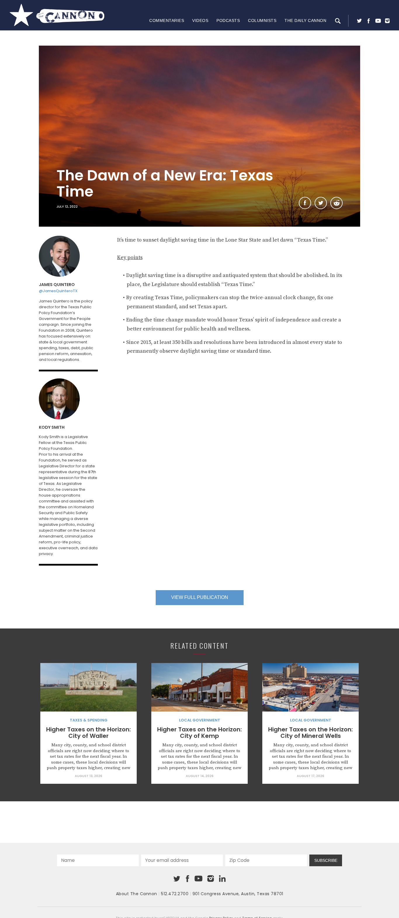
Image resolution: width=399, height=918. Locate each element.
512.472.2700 (174, 894)
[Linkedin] (222, 878)
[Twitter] (359, 21)
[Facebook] (368, 21)
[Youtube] (378, 21)
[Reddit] (336, 203)
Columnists (262, 20)
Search (338, 21)
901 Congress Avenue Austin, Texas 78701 (237, 894)
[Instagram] (387, 21)
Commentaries (166, 20)
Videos (200, 20)
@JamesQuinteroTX (58, 291)
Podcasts (228, 20)
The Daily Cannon (305, 20)
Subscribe (325, 860)
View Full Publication (199, 597)
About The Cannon (136, 894)
